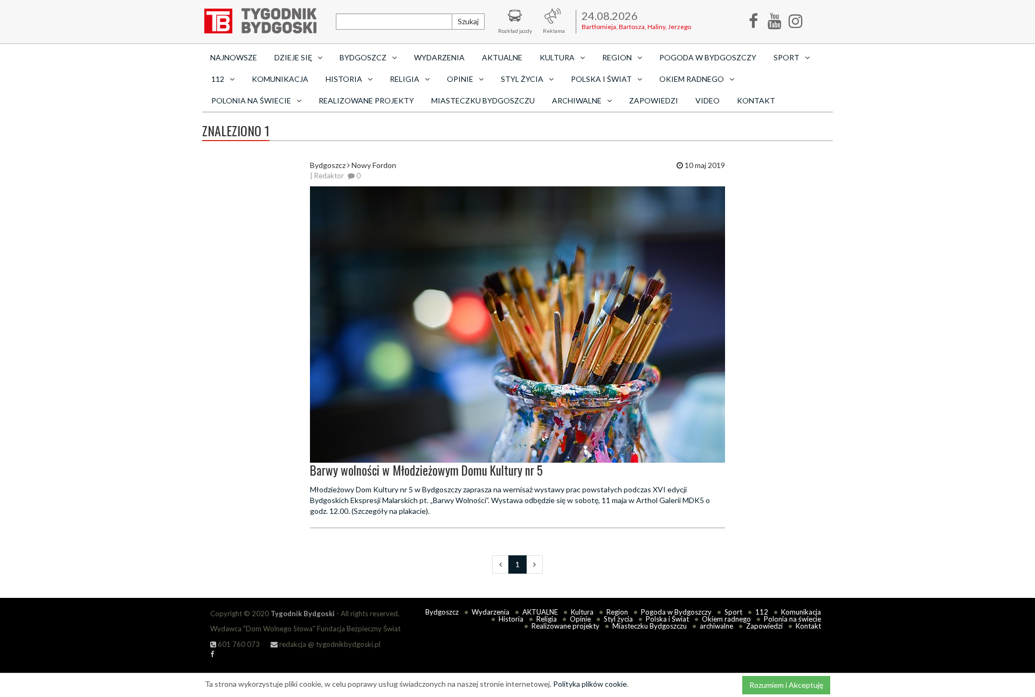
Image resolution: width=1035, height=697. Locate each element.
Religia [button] (404, 78)
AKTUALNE (502, 57)
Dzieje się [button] (293, 57)
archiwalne (716, 626)
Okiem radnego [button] (691, 78)
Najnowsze (233, 57)
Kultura (582, 612)
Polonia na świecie (792, 619)
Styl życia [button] (522, 78)
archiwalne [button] (577, 100)
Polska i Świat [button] (601, 78)
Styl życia (618, 619)
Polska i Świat (667, 619)
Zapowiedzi (653, 100)
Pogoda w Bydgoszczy (707, 57)
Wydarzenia (439, 57)
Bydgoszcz (442, 612)
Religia (546, 619)
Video (707, 100)
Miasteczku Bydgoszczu (483, 100)
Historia (511, 619)
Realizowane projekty (366, 100)
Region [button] (617, 57)
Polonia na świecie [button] (251, 100)
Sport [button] (786, 57)
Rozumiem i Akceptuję (786, 684)
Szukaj (468, 21)
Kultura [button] (557, 57)
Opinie (580, 619)
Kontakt (756, 100)
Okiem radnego (726, 619)
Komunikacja (280, 78)
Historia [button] (344, 78)
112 (761, 612)
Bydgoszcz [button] (363, 57)
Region (617, 612)
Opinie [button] (460, 78)
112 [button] (217, 78)
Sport (733, 612)
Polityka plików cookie (590, 683)
